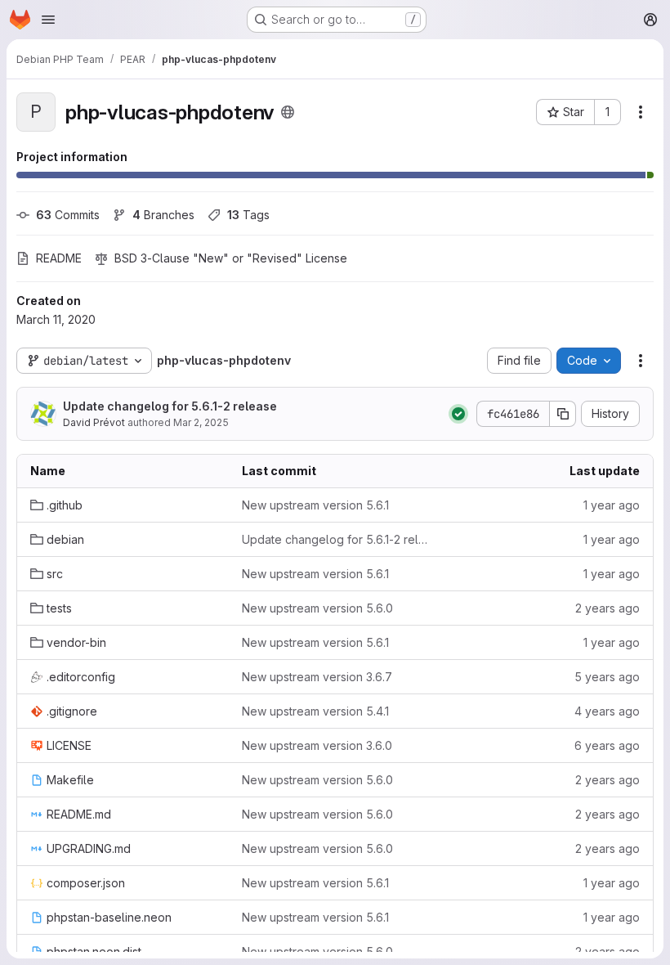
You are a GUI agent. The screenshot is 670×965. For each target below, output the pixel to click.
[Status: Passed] (458, 414)
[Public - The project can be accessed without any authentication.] (287, 112)
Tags (248, 215)
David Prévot (94, 422)
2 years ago (607, 608)
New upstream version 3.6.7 (317, 677)
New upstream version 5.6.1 (315, 505)
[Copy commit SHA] (563, 414)
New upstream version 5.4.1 (315, 711)
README (59, 258)
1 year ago (611, 505)
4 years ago (607, 711)
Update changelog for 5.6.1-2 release (170, 406)
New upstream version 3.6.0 (317, 745)
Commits (68, 215)
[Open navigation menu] (48, 20)
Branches (163, 215)
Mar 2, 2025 (201, 422)
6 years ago (607, 745)
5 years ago (607, 677)
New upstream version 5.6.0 (317, 608)
